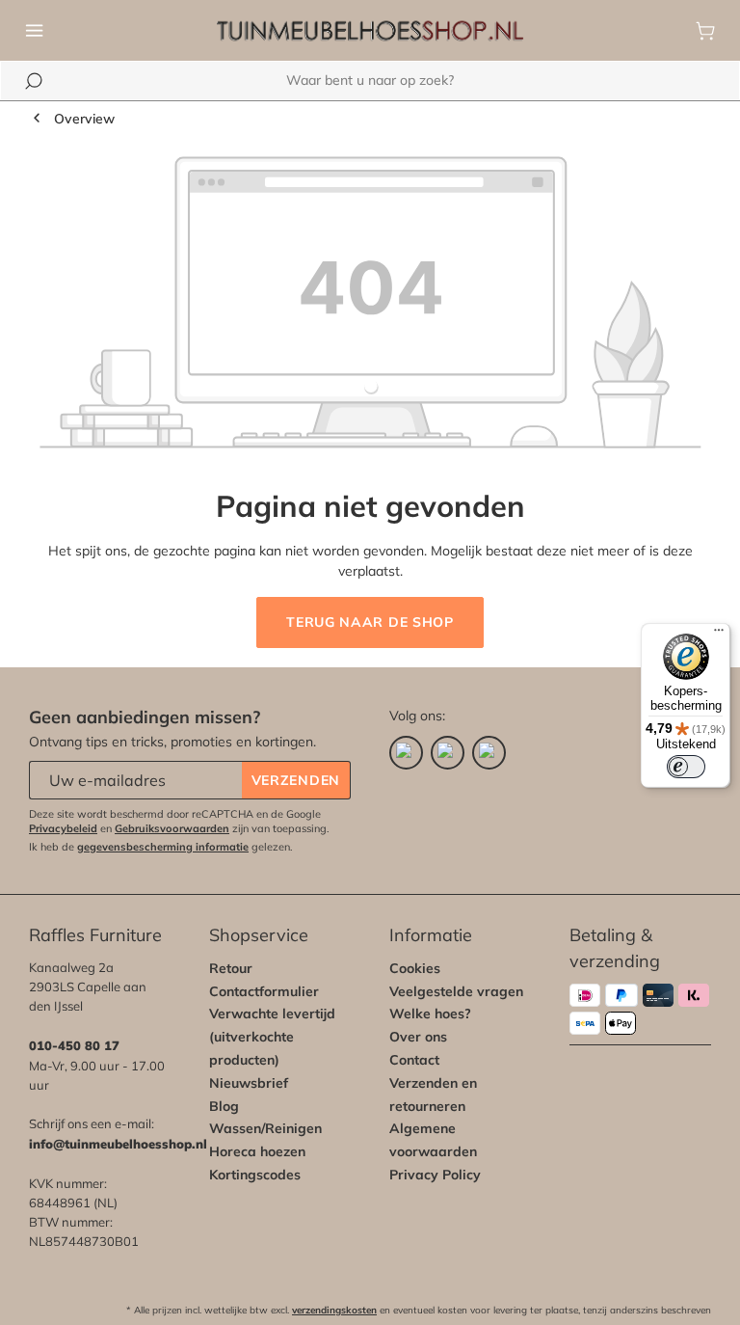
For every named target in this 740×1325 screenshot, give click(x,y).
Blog (224, 1106)
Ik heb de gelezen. (161, 846)
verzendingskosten (334, 1310)
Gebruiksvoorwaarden (172, 828)
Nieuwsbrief (248, 1083)
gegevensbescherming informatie (163, 846)
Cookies (414, 968)
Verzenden (295, 780)
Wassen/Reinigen (265, 1128)
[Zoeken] (33, 81)
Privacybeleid (63, 828)
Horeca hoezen (257, 1151)
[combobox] (370, 80)
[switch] (686, 766)
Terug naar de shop (370, 622)
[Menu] (34, 30)
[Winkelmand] (705, 30)
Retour (230, 968)
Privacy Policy (435, 1174)
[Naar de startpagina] (370, 31)
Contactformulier (264, 991)
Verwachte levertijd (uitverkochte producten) (272, 1036)
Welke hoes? (430, 1013)
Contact (414, 1059)
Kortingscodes (255, 1174)
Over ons (418, 1036)
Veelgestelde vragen (456, 991)
